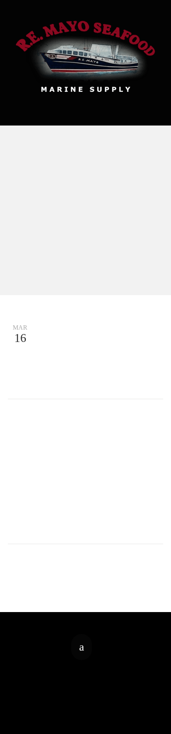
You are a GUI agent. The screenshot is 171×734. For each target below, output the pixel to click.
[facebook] (81, 647)
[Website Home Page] (85, 56)
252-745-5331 (85, 103)
